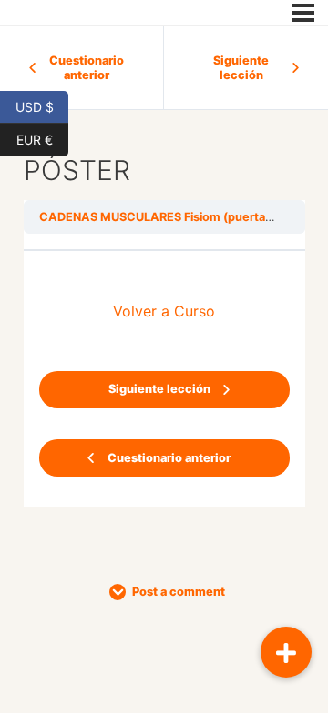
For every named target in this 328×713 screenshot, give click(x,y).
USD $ (41, 105)
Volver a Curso (164, 311)
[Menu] (303, 13)
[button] (286, 652)
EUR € (42, 138)
